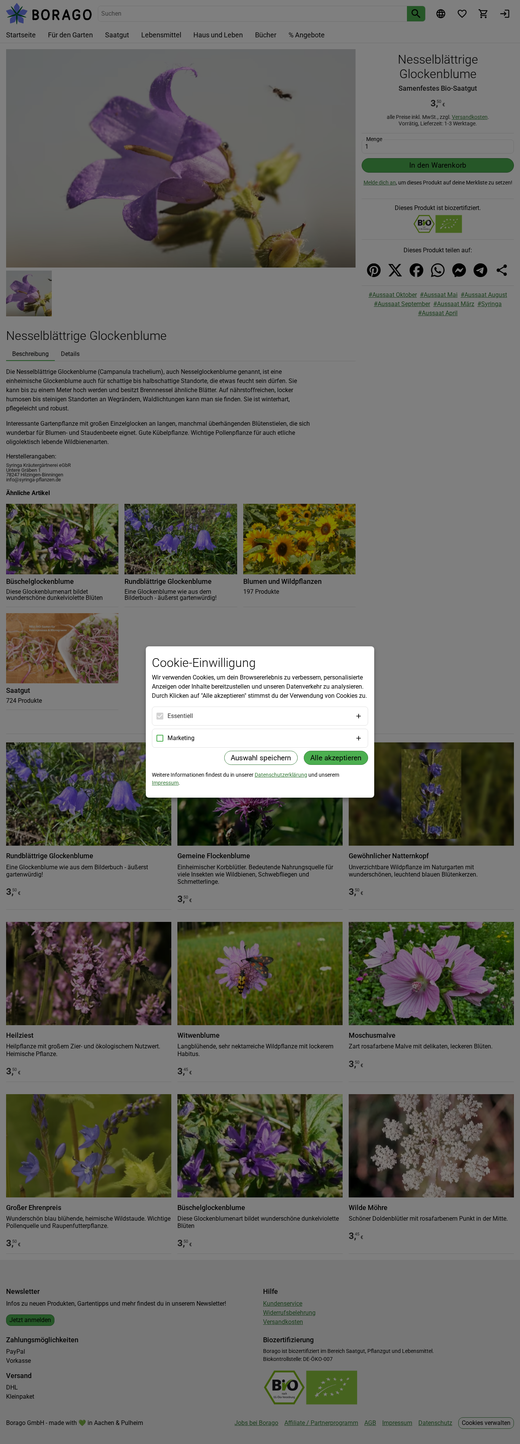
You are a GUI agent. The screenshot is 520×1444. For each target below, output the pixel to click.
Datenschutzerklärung (281, 775)
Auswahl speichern (261, 757)
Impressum (165, 783)
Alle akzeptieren (336, 757)
